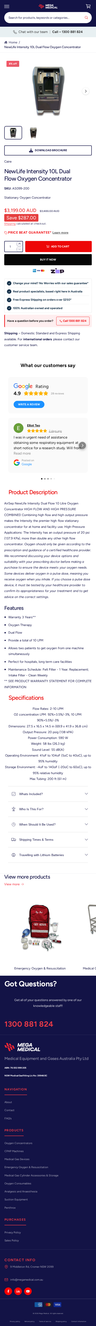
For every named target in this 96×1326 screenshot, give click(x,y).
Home (13, 42)
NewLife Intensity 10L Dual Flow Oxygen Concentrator (42, 47)
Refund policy (30, 1321)
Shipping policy (61, 1321)
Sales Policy (11, 1240)
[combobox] (48, 17)
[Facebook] (8, 1291)
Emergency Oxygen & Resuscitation (40, 968)
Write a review (29, 404)
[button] (7, 6)
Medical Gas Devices (16, 1159)
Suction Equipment (16, 1199)
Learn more (60, 232)
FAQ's (8, 1118)
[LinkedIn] (18, 1291)
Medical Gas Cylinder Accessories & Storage (31, 1175)
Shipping (10, 223)
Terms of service (45, 1321)
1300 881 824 (29, 1024)
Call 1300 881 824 (74, 320)
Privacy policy (15, 1321)
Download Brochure (51, 150)
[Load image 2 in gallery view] (33, 132)
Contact (9, 1110)
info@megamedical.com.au (26, 1279)
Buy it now (48, 259)
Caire (8, 161)
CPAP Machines (14, 1151)
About (8, 1102)
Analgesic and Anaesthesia (20, 1191)
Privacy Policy (12, 1232)
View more (12, 884)
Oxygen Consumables (17, 1183)
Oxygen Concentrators (18, 1143)
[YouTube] (28, 1291)
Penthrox (10, 1207)
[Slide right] (85, 91)
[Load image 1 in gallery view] (13, 132)
